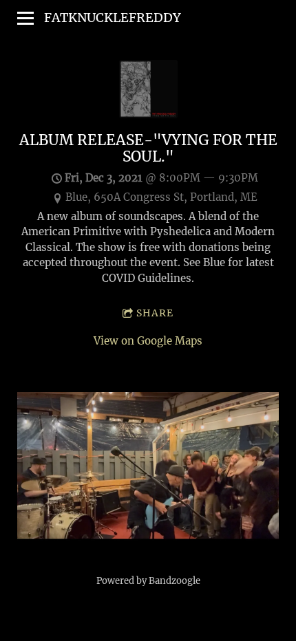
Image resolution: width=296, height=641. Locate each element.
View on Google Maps (148, 340)
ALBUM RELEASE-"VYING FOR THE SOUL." (148, 148)
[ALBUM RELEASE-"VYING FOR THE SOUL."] (148, 114)
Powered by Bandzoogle (148, 581)
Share (154, 313)
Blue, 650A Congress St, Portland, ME (161, 197)
